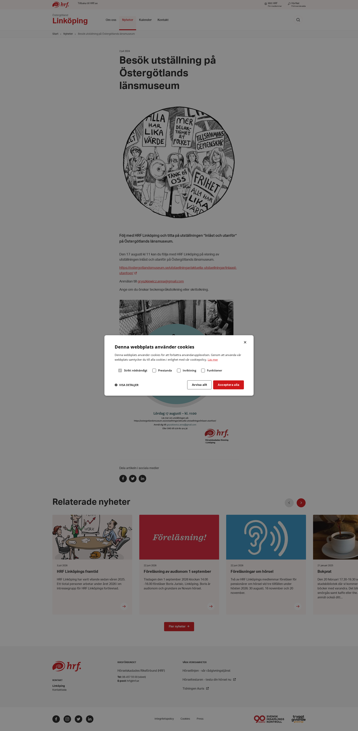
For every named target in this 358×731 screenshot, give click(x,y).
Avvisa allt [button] (199, 384)
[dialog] (179, 365)
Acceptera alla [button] (228, 384)
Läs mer (213, 359)
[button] (127, 385)
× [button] (245, 342)
